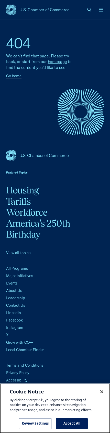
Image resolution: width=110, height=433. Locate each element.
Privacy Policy (17, 372)
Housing (22, 190)
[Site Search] (89, 10)
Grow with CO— (19, 342)
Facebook (14, 320)
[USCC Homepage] (55, 155)
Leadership (15, 297)
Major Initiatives (19, 275)
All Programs (17, 268)
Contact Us (15, 305)
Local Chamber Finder (25, 349)
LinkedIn (13, 312)
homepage (57, 61)
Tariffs (18, 201)
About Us (14, 290)
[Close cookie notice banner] (101, 391)
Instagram (14, 327)
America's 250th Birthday (38, 229)
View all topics (18, 252)
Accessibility (16, 380)
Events (11, 283)
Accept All (71, 423)
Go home (13, 75)
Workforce (26, 212)
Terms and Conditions (24, 365)
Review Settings (35, 423)
